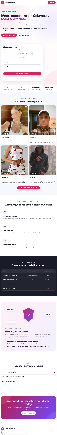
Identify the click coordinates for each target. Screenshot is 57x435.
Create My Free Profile (9, 35)
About (35, 429)
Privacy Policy (33, 76)
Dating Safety (41, 429)
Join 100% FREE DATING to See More (29, 187)
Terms (20, 76)
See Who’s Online (24, 35)
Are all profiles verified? (8, 381)
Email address (6, 59)
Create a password (7, 66)
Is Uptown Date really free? (9, 372)
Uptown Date (10, 3)
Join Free (51, 2)
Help (46, 429)
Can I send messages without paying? (12, 376)
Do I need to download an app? (10, 386)
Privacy (50, 429)
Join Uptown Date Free (22, 73)
